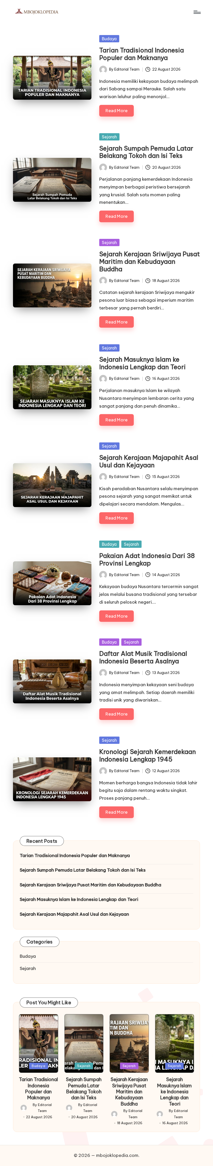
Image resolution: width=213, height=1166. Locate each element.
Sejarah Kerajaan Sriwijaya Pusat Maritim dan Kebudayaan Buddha (149, 261)
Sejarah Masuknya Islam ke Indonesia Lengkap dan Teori (142, 363)
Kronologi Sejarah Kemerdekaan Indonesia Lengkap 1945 (147, 755)
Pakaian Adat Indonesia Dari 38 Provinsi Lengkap (147, 559)
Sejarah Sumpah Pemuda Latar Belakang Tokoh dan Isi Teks (146, 152)
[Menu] (197, 12)
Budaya (109, 38)
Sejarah (109, 136)
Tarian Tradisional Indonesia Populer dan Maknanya (141, 54)
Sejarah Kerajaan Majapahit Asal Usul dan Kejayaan (148, 461)
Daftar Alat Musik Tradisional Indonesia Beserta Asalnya (143, 657)
